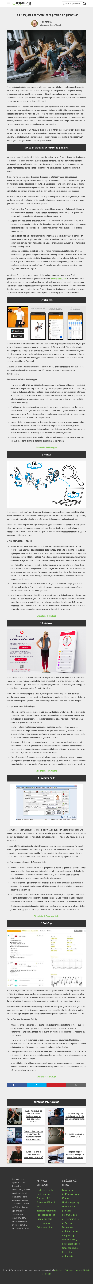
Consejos (59, 25)
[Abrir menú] (8, 3)
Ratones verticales (45, 1227)
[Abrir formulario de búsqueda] (84, 3)
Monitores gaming (71, 1202)
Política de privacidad (74, 1270)
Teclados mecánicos (46, 1210)
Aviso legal (58, 1270)
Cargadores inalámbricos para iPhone (70, 1194)
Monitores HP (43, 1198)
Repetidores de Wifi (46, 1214)
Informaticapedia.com (47, 25)
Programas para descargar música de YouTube (70, 1219)
